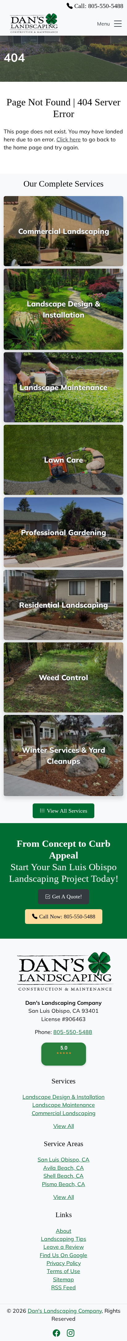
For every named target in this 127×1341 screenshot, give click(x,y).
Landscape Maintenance (63, 1104)
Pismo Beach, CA (63, 1184)
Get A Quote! (66, 896)
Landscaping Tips (63, 1238)
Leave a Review (63, 1246)
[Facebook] (57, 1333)
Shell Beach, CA (63, 1175)
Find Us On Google (63, 1255)
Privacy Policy (64, 1263)
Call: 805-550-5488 (98, 5)
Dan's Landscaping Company (65, 1310)
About (63, 1230)
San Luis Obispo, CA (63, 1159)
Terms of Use (63, 1271)
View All (63, 1125)
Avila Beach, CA (63, 1167)
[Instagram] (70, 1333)
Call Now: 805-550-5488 (66, 916)
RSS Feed (63, 1287)
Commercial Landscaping (64, 1113)
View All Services (66, 811)
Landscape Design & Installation (63, 1096)
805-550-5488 (72, 1031)
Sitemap (63, 1279)
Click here (68, 139)
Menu (103, 24)
